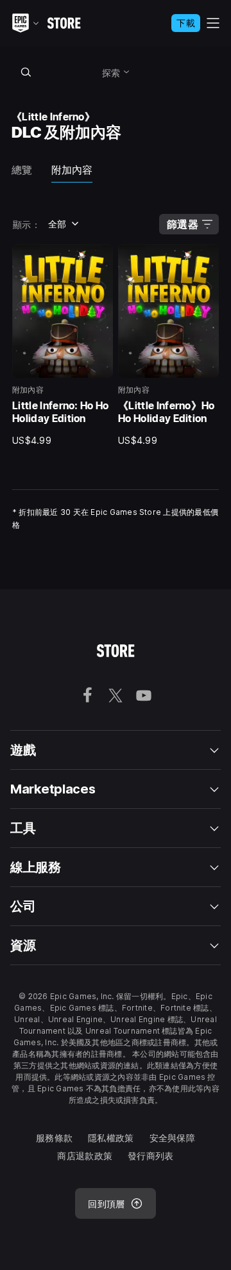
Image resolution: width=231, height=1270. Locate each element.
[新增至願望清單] (99, 258)
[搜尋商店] (26, 72)
